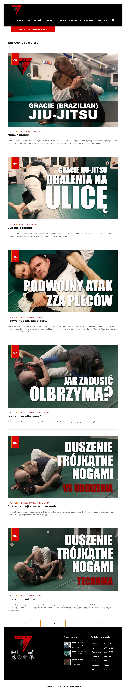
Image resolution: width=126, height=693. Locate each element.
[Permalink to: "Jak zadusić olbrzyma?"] (63, 376)
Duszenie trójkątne (22, 599)
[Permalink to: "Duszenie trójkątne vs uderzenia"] (63, 467)
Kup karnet (87, 20)
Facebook (26, 624)
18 (15, 258)
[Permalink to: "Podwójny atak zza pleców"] (63, 281)
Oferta (50, 20)
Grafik (62, 20)
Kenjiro (13, 132)
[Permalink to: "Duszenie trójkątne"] (63, 559)
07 (15, 353)
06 (15, 443)
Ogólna (26, 132)
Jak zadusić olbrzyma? (24, 416)
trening (34, 132)
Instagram (100, 624)
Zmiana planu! (18, 135)
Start (21, 20)
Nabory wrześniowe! (80, 651)
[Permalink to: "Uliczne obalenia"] (63, 188)
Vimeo (75, 624)
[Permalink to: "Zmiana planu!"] (63, 90)
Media (20, 224)
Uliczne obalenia (20, 227)
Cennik (73, 20)
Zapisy (41, 132)
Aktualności (35, 20)
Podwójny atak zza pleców (27, 320)
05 (15, 536)
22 (15, 165)
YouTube (53, 624)
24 (15, 60)
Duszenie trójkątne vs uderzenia (32, 506)
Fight (20, 132)
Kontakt (103, 20)
